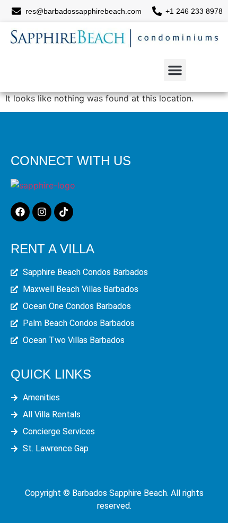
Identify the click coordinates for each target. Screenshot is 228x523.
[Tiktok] (63, 211)
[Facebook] (20, 211)
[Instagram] (41, 211)
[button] (175, 70)
